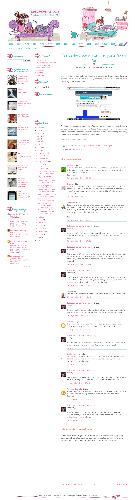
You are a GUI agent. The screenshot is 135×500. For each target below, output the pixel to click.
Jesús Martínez (74, 354)
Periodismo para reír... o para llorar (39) (47, 190)
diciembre (42, 153)
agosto (41, 164)
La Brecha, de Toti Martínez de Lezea (23, 142)
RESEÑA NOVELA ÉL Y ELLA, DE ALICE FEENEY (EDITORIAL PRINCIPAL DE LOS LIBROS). (20, 248)
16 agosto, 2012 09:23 (79, 420)
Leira (69, 291)
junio (40, 220)
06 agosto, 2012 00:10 (79, 178)
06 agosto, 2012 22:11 (78, 316)
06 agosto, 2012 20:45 (79, 297)
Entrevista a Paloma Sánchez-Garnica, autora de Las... (46, 211)
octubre (41, 159)
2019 (96, 44)
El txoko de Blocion (42, 65)
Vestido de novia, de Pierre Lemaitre (24, 103)
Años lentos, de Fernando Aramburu (47, 177)
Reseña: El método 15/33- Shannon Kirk (18, 224)
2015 (66, 44)
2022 (121, 44)
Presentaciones (41, 73)
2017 (81, 44)
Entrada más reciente (72, 484)
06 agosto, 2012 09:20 (79, 241)
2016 (73, 44)
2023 (11, 48)
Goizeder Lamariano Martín (80, 226)
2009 (19, 44)
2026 (36, 48)
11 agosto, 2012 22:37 (78, 364)
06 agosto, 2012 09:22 (79, 286)
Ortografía (39, 75)
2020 (104, 44)
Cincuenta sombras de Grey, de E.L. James (23, 91)
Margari (70, 165)
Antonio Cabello (74, 389)
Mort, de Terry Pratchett (44, 168)
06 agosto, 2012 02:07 (79, 197)
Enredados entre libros (19, 221)
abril (40, 226)
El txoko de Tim (41, 60)
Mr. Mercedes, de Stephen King (23, 129)
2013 (50, 44)
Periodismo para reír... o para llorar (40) (47, 181)
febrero (41, 231)
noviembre (43, 156)
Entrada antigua (119, 484)
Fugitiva (13, 216)
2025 (28, 48)
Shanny (70, 184)
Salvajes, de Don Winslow (23, 115)
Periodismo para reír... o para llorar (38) (47, 200)
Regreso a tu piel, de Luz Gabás (23, 167)
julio (40, 217)
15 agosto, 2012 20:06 (79, 399)
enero (41, 234)
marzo (41, 228)
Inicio (96, 484)
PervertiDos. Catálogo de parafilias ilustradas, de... (47, 205)
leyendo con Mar (17, 256)
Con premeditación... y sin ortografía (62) (47, 172)
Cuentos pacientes (42, 68)
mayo (41, 223)
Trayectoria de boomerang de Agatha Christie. (19, 260)
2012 (42, 44)
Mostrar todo (27, 266)
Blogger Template (76, 495)
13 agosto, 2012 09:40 (79, 383)
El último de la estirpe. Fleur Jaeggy (19, 235)
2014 (58, 44)
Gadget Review (91, 495)
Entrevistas (39, 70)
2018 (89, 44)
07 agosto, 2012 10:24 (78, 330)
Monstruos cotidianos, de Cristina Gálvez (47, 195)
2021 (113, 44)
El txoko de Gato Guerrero (45, 63)
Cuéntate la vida (44, 495)
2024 (19, 48)
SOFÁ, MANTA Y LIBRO (19, 214)
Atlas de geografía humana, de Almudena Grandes (23, 182)
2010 (27, 44)
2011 (34, 44)
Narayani (71, 203)
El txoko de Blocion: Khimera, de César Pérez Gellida (23, 80)
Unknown (71, 322)
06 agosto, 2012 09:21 (79, 264)
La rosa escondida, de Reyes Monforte (24, 155)
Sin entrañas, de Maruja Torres (45, 186)
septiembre (43, 162)
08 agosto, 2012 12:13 (78, 348)
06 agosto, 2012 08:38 (79, 220)
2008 (11, 44)
